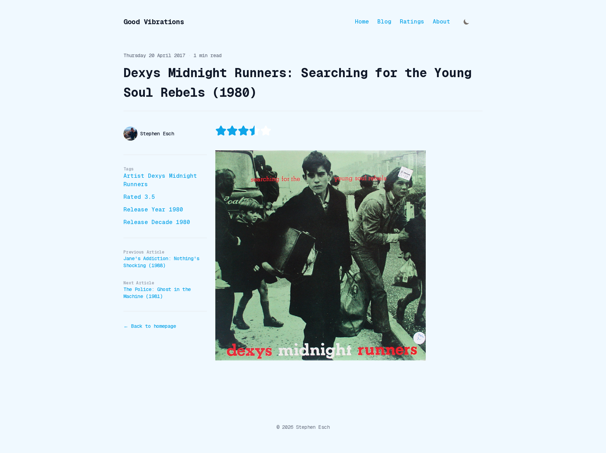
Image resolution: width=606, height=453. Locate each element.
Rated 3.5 (139, 197)
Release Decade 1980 (156, 222)
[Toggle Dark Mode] (466, 21)
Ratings (412, 21)
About (441, 21)
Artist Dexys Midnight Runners (160, 180)
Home (362, 21)
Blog (384, 21)
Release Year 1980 (153, 209)
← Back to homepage (149, 326)
